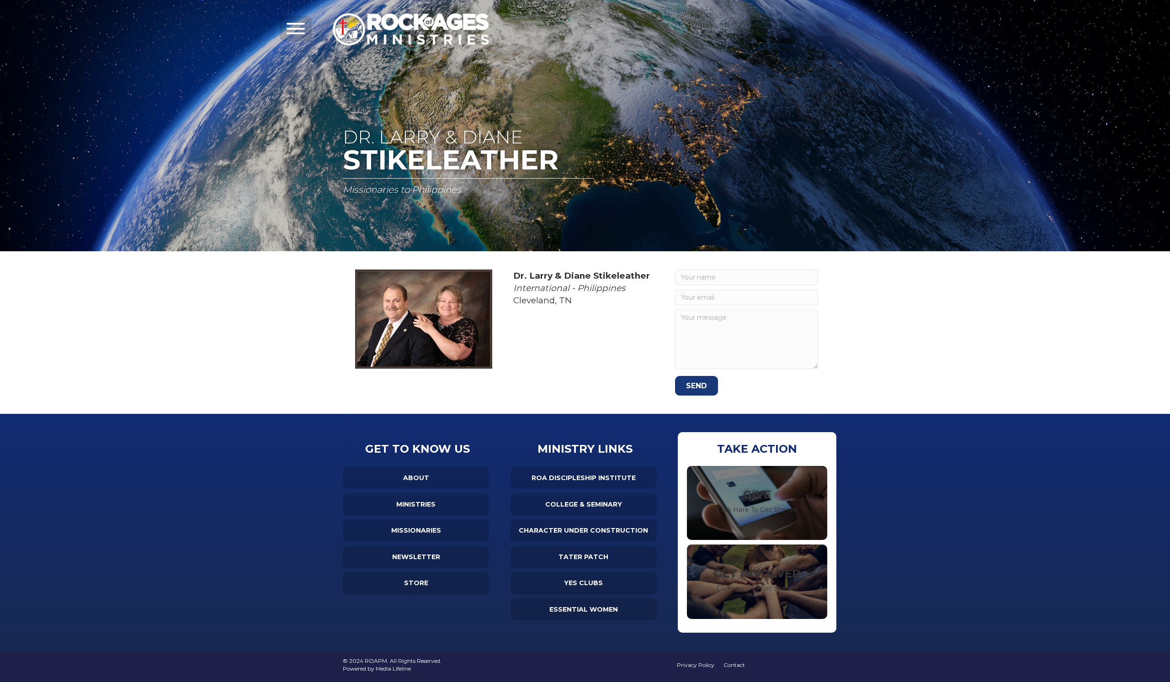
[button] (296, 28)
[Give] (757, 503)
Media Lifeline (393, 668)
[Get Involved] (757, 582)
